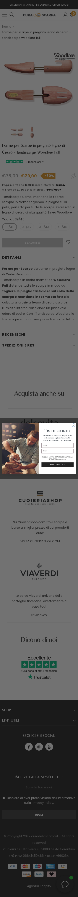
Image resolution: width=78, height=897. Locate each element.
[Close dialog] (73, 425)
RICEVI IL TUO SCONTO (57, 465)
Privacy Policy (53, 458)
